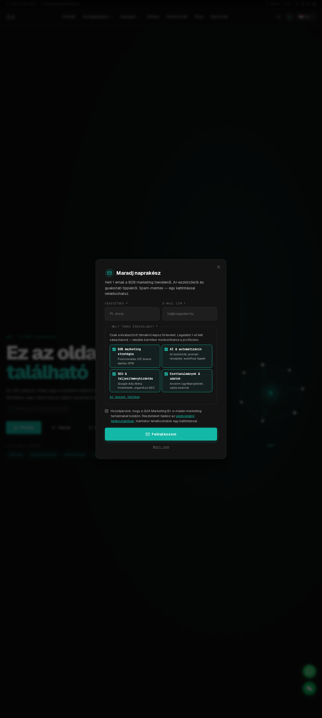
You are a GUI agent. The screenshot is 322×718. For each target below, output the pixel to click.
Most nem (161, 447)
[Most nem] (219, 267)
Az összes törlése (125, 397)
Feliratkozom (164, 434)
